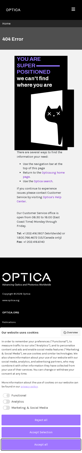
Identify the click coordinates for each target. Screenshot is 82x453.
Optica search (43, 181)
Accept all (41, 444)
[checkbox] (14, 395)
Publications (9, 322)
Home (6, 23)
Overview (72, 332)
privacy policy (29, 386)
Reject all (41, 420)
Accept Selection (41, 432)
